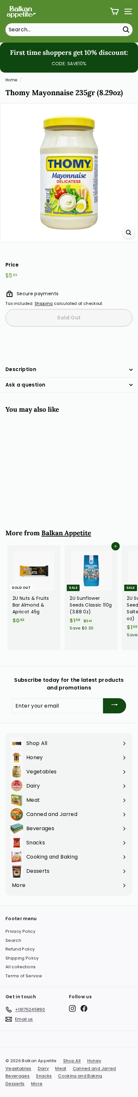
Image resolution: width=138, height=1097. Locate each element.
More (36, 1084)
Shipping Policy (22, 958)
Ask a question (25, 384)
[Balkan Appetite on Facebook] (84, 1008)
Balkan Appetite (66, 532)
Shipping (44, 303)
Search (13, 940)
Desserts (15, 1084)
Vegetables (18, 1068)
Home (11, 80)
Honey (94, 1061)
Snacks (44, 1076)
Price (12, 264)
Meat (60, 1068)
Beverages (17, 1076)
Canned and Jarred (94, 1068)
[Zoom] (128, 232)
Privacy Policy (20, 931)
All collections (20, 967)
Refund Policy (20, 949)
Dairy (43, 1068)
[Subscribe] (114, 705)
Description (20, 369)
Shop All (72, 1061)
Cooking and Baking (80, 1076)
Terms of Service (23, 976)
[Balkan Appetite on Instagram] (72, 1008)
